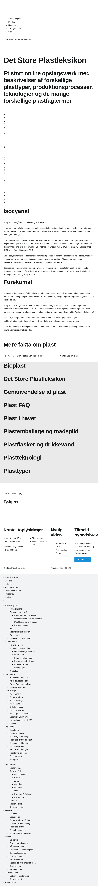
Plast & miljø (10, 691)
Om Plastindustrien (13, 591)
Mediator (18, 788)
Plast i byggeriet (17, 710)
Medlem (11, 22)
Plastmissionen (21, 665)
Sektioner (9, 837)
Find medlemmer (39, 542)
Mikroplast (14, 759)
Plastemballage (16, 700)
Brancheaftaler (16, 771)
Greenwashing (16, 756)
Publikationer (10, 882)
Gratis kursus (15, 671)
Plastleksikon (61, 550)
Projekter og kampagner (20, 638)
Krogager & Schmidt (23, 794)
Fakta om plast (11, 606)
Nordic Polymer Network (20, 833)
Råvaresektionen (17, 846)
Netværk (8, 810)
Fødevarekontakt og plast (21, 740)
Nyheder (12, 25)
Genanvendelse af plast (20, 820)
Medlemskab (10, 765)
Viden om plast (14, 19)
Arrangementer (14, 29)
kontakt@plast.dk (15, 547)
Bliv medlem (37, 538)
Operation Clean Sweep (20, 717)
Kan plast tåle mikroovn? (25, 615)
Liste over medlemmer (19, 876)
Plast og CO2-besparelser (21, 714)
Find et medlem (11, 873)
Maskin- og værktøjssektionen (23, 863)
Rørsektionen (15, 866)
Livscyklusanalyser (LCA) (21, 720)
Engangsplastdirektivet (20, 743)
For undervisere (12, 642)
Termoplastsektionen (19, 843)
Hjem (6, 39)
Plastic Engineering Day (20, 684)
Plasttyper (14, 635)
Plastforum (19, 797)
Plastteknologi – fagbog (24, 661)
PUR (42, 223)
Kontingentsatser (17, 807)
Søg (10, 32)
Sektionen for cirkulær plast (21, 850)
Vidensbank (61, 543)
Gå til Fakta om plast (69, 356)
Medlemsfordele (17, 804)
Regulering (9, 727)
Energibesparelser (18, 830)
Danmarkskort (16, 879)
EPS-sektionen (16, 860)
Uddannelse (10, 674)
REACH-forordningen (19, 750)
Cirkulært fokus (16, 707)
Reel (16, 791)
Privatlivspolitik (18, 568)
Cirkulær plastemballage (20, 824)
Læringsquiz (19, 668)
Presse (59, 553)
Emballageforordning (19, 737)
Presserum (9, 594)
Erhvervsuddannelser (19, 678)
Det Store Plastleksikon (20, 632)
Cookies (7, 568)
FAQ (58, 547)
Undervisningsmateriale (20, 648)
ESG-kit (13, 723)
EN (6, 600)
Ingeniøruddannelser (19, 681)
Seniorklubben (16, 869)
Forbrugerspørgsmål (18, 612)
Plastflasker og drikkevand (25, 622)
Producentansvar (17, 733)
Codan (17, 778)
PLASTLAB (19, 655)
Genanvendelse (16, 697)
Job (33, 545)
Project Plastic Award (19, 687)
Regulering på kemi (18, 753)
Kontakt (8, 597)
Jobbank (13, 801)
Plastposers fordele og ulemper (28, 619)
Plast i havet (15, 704)
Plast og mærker (21, 625)
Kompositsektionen (18, 853)
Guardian (18, 784)
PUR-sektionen (16, 856)
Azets (16, 781)
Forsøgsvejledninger (23, 658)
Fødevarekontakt (17, 827)
